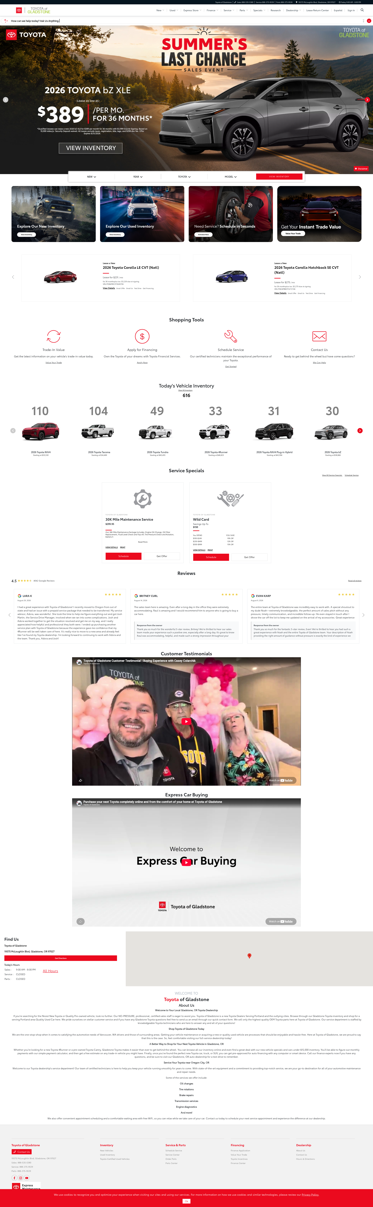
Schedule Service (352, 475)
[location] (296, 2)
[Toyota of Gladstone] (37, 9)
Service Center (173, 1154)
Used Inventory (107, 1154)
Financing (237, 1145)
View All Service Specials (332, 475)
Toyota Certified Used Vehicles (115, 1158)
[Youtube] (27, 1178)
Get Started (230, 366)
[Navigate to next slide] (371, 99)
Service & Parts (176, 1145)
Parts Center (171, 1163)
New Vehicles (106, 1150)
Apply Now (142, 362)
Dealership (303, 1145)
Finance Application (240, 1150)
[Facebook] (14, 1178)
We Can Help (319, 362)
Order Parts (171, 1158)
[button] (249, 956)
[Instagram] (20, 1178)
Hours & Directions (305, 1158)
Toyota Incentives (239, 1158)
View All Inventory (185, 390)
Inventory (106, 1145)
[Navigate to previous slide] (2, 99)
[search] (362, 10)
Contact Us (23, 1151)
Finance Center (238, 1163)
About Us (300, 1150)
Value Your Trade (54, 362)
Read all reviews (354, 580)
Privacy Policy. (310, 1194)
